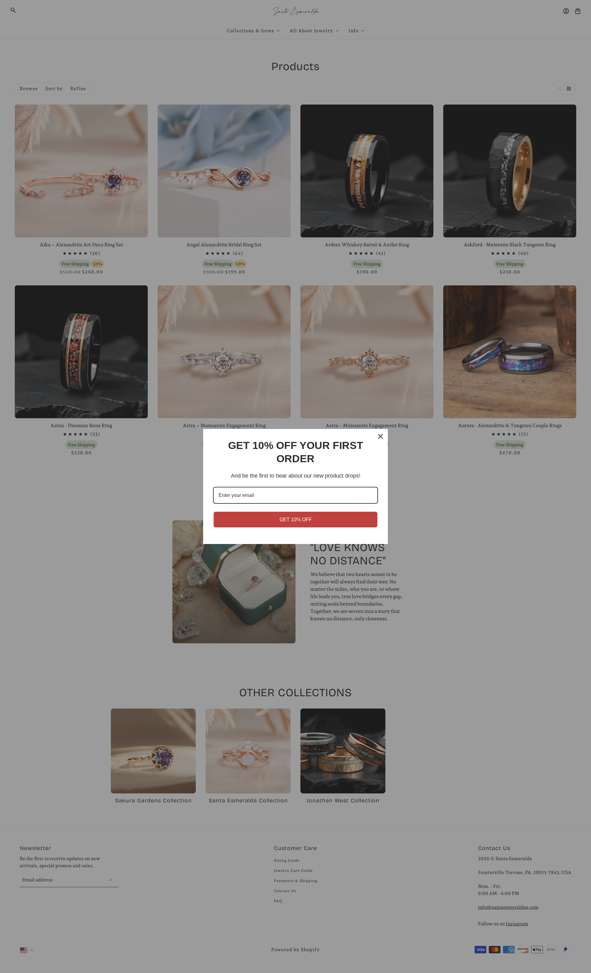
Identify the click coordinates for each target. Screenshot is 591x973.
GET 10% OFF (295, 519)
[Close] (380, 436)
